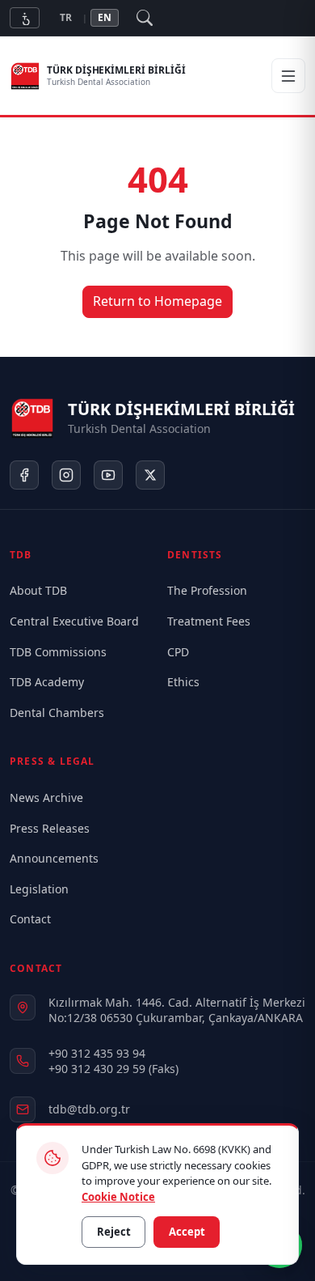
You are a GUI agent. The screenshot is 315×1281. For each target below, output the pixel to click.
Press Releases (50, 828)
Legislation (39, 889)
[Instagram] (66, 475)
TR (66, 17)
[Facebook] (24, 475)
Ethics (183, 681)
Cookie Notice (118, 1196)
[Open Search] (145, 18)
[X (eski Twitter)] (150, 475)
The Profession (207, 590)
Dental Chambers (57, 712)
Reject (114, 1231)
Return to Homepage (157, 301)
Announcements (54, 858)
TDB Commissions (58, 652)
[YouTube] (108, 475)
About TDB (38, 590)
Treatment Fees (208, 621)
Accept (187, 1231)
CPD (178, 652)
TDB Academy (47, 681)
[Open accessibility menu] (25, 17)
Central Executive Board (74, 621)
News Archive (46, 797)
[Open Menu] (288, 76)
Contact (30, 919)
